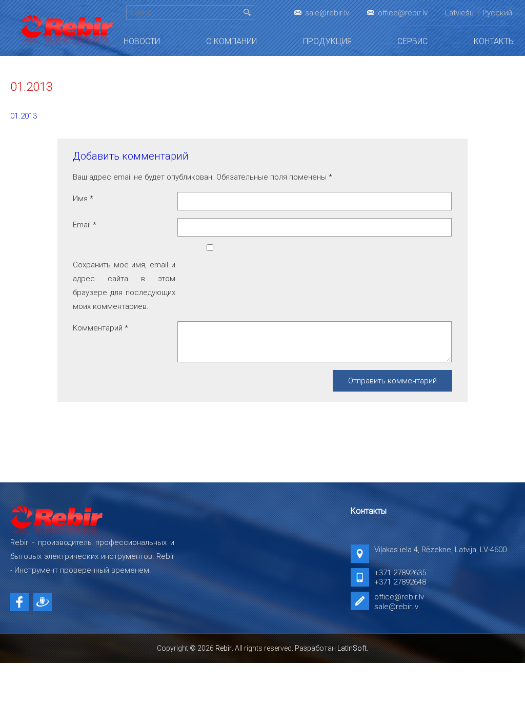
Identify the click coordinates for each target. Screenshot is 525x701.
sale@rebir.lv (327, 12)
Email (84, 224)
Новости (142, 41)
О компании (231, 41)
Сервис (412, 41)
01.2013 (23, 116)
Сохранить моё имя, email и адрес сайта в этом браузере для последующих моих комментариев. (124, 285)
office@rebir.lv (403, 12)
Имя (83, 198)
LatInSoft (352, 648)
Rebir (223, 648)
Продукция (327, 41)
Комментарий (100, 328)
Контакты (494, 41)
